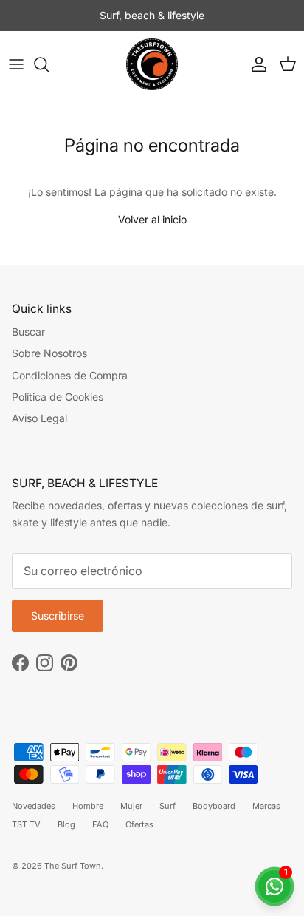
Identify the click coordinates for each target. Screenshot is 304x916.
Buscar (28, 331)
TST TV (26, 824)
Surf (167, 806)
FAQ (100, 824)
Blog (66, 824)
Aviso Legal (39, 418)
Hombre (87, 806)
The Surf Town (72, 866)
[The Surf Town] (152, 64)
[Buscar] (48, 64)
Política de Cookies (57, 396)
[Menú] (16, 64)
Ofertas (139, 824)
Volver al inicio (152, 219)
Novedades (33, 806)
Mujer (131, 806)
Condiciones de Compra (70, 375)
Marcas (266, 806)
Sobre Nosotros (49, 353)
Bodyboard (214, 806)
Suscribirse (57, 615)
